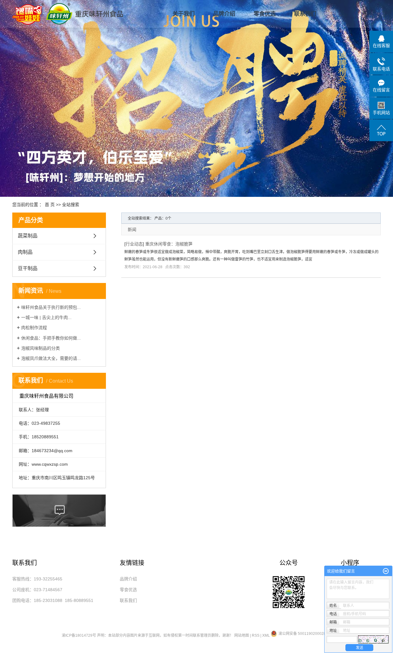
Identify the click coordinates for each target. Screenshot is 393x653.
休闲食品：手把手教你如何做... (51, 338)
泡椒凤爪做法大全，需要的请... (51, 358)
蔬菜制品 (27, 235)
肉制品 (25, 252)
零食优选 (265, 14)
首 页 (50, 204)
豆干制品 (27, 268)
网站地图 (241, 635)
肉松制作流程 (34, 327)
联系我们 (305, 14)
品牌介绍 (224, 14)
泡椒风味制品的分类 (40, 348)
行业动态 (134, 243)
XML (266, 635)
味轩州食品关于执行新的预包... (51, 307)
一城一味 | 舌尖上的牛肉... (46, 317)
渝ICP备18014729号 (79, 635)
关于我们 (184, 14)
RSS (255, 635)
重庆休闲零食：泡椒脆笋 (169, 243)
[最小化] (386, 571)
